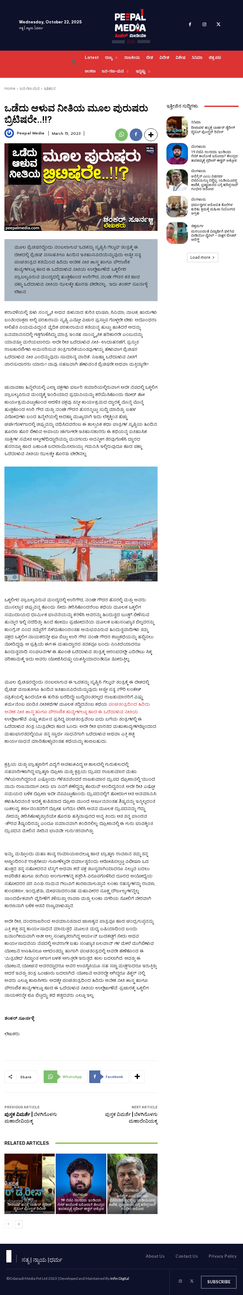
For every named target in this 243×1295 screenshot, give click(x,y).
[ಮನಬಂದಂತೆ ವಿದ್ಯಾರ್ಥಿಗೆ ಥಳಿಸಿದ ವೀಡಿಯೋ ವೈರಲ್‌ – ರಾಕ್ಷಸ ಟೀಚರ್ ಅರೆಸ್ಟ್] (177, 233)
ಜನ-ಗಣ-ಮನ (30, 88)
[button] (74, 64)
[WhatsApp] (121, 134)
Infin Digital (119, 1278)
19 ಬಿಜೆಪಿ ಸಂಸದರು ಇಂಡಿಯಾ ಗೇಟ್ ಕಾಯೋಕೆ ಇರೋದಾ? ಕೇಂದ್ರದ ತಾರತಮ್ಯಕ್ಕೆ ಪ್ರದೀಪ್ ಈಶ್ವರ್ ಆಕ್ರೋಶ (81, 1204)
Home (10, 88)
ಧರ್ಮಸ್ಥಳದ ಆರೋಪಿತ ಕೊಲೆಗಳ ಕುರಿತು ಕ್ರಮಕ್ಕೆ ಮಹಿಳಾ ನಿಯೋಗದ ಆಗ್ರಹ (213, 209)
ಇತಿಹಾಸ (50, 88)
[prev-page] (8, 1224)
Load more (200, 257)
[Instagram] (204, 25)
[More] (151, 134)
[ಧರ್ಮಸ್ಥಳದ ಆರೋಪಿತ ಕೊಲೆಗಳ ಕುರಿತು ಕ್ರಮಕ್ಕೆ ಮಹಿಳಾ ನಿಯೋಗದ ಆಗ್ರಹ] (177, 206)
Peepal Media (30, 133)
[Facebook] (190, 25)
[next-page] (18, 1224)
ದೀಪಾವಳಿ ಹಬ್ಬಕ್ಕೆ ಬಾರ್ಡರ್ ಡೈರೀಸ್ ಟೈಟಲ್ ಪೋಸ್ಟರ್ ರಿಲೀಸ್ (30, 1207)
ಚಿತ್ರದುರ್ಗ (197, 226)
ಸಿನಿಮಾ (29, 1199)
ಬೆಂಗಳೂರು (80, 1194)
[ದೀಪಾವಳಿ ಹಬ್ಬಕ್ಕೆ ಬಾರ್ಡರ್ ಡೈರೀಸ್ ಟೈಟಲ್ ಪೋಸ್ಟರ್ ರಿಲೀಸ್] (29, 1184)
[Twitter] (218, 25)
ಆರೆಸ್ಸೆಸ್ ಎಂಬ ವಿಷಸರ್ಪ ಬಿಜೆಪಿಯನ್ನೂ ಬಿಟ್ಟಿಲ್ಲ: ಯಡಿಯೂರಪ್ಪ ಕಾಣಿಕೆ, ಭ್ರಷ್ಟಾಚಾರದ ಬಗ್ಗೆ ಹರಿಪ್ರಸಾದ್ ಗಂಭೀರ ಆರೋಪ (132, 1202)
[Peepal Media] (10, 133)
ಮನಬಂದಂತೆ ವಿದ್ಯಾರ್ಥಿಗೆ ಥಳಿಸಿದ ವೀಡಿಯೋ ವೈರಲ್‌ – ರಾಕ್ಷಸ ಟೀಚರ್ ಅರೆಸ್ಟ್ (213, 235)
